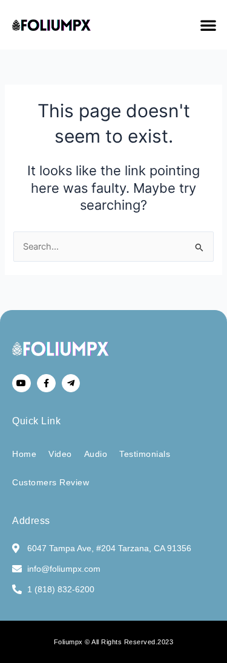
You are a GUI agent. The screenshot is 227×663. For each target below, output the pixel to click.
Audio (96, 454)
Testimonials (144, 454)
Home (24, 454)
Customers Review (50, 482)
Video (60, 454)
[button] (208, 24)
